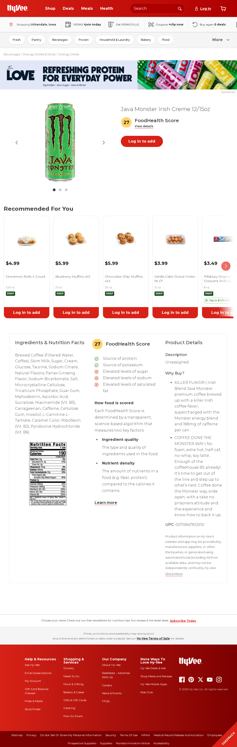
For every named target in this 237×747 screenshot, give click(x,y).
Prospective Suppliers (82, 743)
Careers (107, 685)
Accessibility (161, 743)
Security (110, 735)
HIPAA (145, 735)
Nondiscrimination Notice (133, 743)
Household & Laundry (115, 39)
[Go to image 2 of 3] (60, 190)
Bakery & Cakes (73, 692)
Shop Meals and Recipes (156, 676)
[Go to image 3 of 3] (66, 190)
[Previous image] (16, 142)
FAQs (105, 701)
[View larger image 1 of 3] (60, 142)
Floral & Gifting (73, 684)
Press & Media (34, 701)
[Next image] (103, 142)
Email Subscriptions (38, 673)
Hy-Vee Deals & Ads (153, 668)
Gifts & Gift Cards (74, 700)
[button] (144, 126)
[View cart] (223, 8)
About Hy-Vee (111, 665)
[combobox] (157, 8)
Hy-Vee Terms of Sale (153, 638)
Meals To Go (71, 676)
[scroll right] (226, 266)
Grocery (68, 668)
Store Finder (33, 709)
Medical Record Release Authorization (179, 735)
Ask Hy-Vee (32, 665)
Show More (174, 574)
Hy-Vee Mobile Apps (153, 684)
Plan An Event (73, 716)
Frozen (84, 39)
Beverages (60, 39)
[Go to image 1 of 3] (54, 190)
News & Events (112, 693)
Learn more (106, 502)
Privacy (31, 735)
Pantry (36, 39)
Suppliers (106, 743)
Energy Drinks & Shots (39, 54)
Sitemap (17, 735)
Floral (165, 39)
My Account (33, 681)
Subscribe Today (183, 621)
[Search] (179, 8)
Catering (69, 708)
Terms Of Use (128, 735)
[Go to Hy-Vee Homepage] (17, 8)
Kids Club (146, 692)
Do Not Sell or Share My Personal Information (71, 735)
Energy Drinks (69, 54)
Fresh (17, 39)
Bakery (146, 39)
